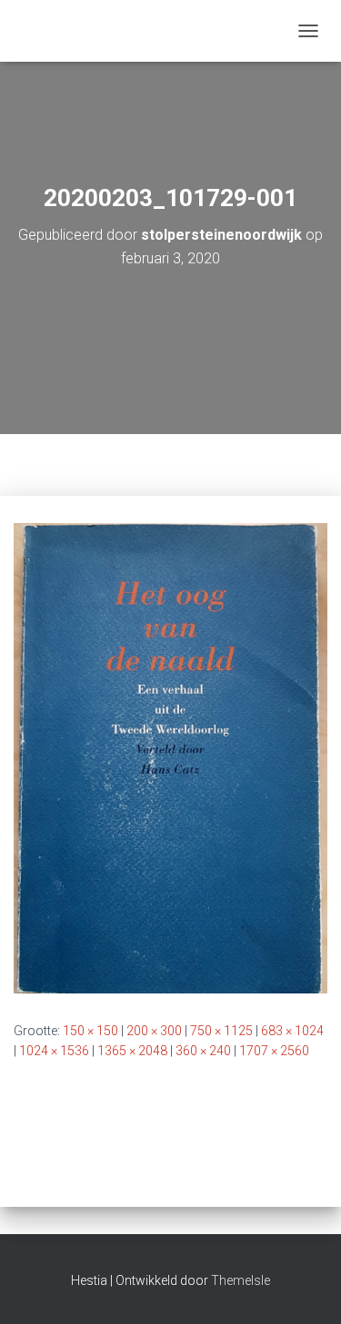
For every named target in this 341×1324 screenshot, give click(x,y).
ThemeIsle (240, 1280)
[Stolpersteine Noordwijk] (21, 31)
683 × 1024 (292, 1030)
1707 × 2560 (274, 1050)
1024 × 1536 (54, 1050)
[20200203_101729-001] (170, 757)
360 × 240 (203, 1050)
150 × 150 (90, 1030)
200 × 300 (154, 1030)
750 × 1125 (221, 1030)
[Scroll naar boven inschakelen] (305, 1287)
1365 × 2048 (132, 1050)
